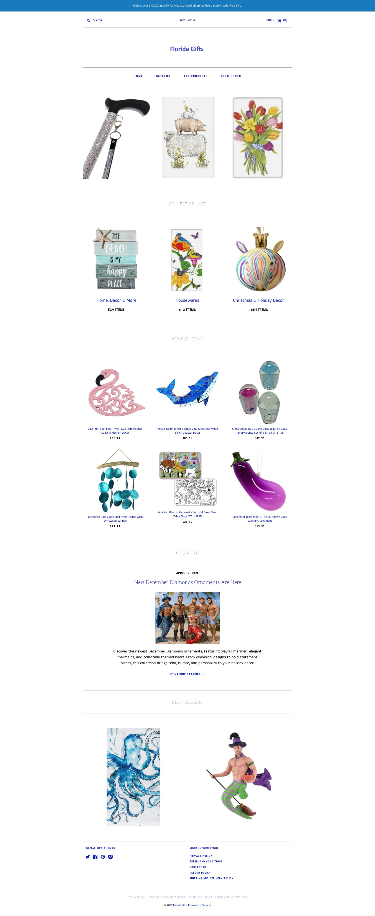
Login (182, 20)
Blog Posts (231, 76)
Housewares (187, 300)
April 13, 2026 (187, 573)
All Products (196, 76)
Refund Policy (200, 872)
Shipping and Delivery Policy (212, 878)
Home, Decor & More (117, 300)
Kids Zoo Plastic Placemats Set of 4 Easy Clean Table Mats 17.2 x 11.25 (187, 514)
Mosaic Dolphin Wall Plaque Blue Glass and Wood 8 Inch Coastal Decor (187, 431)
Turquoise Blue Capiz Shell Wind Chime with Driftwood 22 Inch (115, 519)
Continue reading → (187, 674)
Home (138, 76)
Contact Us (198, 867)
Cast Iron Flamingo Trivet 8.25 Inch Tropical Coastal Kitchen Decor (115, 431)
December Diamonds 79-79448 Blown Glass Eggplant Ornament (259, 519)
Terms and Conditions (206, 861)
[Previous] (88, 137)
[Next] (287, 137)
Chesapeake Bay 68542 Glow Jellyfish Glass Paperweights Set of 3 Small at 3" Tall (259, 431)
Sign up (191, 20)
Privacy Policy (201, 855)
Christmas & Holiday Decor (258, 300)
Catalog (163, 76)
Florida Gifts (180, 905)
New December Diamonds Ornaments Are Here (187, 582)
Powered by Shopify (199, 905)
